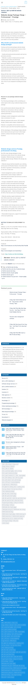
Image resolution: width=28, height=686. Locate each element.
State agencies (5, 395)
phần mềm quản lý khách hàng (19, 498)
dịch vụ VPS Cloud (6, 482)
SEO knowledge (6, 409)
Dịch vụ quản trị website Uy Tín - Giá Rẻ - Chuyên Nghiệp (13, 475)
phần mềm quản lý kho (7, 498)
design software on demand (8, 466)
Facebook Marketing (15, 482)
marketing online (20, 486)
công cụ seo (15, 464)
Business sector (6, 397)
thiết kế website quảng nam (18, 516)
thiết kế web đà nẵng (12, 267)
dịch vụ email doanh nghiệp (8, 470)
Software (12, 504)
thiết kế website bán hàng (9, 271)
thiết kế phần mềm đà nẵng (19, 509)
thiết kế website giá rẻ (8, 274)
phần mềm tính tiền (19, 500)
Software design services (8, 384)
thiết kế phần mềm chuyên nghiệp (9, 507)
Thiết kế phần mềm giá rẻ (7, 509)
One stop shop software (16, 489)
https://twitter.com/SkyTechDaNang (14, 254)
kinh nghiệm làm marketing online (9, 486)
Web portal (15, 520)
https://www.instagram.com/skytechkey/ (11, 250)
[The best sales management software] (5, 318)
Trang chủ (3, 6)
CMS (3, 464)
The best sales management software (15, 442)
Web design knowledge (8, 411)
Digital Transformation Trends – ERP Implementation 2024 (15, 447)
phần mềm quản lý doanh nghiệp (9, 495)
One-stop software (6, 489)
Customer (4, 392)
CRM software (8, 464)
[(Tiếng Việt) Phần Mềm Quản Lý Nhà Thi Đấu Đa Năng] (5, 334)
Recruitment (5, 417)
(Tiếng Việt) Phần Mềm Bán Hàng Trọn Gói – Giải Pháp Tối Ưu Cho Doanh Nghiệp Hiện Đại (18, 310)
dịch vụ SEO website (6, 480)
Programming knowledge (8, 403)
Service (3, 10)
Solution (4, 12)
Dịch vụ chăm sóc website (7, 468)
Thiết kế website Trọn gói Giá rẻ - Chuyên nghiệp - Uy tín (13, 277)
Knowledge (5, 400)
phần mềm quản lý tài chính (7, 500)
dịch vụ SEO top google (17, 477)
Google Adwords (5, 484)
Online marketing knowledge (9, 406)
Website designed (6, 420)
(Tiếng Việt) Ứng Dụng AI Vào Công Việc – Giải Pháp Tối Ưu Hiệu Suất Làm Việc (18, 326)
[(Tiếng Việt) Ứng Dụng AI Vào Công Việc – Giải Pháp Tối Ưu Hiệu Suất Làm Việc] (5, 325)
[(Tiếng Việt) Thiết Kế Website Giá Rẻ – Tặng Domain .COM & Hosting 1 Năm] (5, 301)
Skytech (10, 263)
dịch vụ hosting (18, 470)
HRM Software (14, 484)
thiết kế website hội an (6, 516)
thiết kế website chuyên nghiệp (10, 273)
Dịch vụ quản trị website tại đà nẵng (9, 473)
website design (21, 269)
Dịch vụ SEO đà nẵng (16, 480)
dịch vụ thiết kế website (11, 6)
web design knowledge (7, 520)
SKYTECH (3, 222)
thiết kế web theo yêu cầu (9, 269)
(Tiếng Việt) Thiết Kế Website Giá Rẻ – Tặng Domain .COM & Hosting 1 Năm (18, 301)
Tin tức (3, 414)
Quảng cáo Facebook (18, 502)
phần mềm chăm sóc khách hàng (9, 493)
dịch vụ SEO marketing (7, 381)
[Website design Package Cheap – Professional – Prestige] (5, 293)
